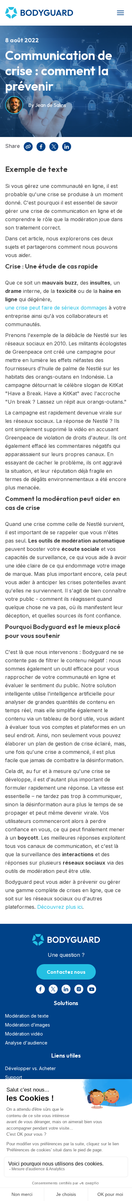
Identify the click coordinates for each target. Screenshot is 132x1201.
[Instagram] (78, 989)
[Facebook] (41, 146)
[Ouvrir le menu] (120, 12)
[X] (53, 146)
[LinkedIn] (66, 146)
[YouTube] (91, 989)
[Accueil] (45, 13)
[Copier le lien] (28, 146)
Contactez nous (66, 972)
